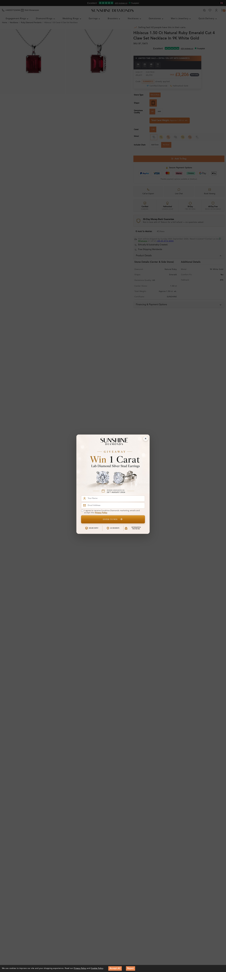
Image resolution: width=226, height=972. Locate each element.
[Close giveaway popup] (145, 438)
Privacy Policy (101, 513)
